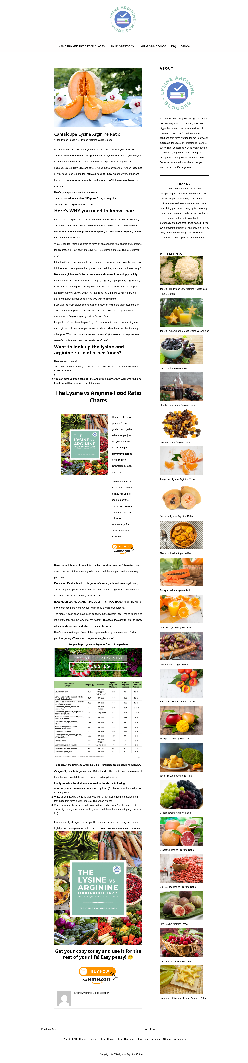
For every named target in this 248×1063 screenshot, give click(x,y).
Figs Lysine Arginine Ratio (174, 924)
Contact (83, 1039)
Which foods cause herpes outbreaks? (86, 334)
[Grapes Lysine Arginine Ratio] (181, 794)
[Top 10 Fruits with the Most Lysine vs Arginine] (181, 312)
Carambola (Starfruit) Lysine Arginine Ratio (183, 998)
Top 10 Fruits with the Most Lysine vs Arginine (184, 331)
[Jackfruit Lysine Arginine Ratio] (181, 757)
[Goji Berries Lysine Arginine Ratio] (181, 868)
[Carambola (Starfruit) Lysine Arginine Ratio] (181, 979)
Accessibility (181, 1039)
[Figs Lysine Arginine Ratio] (181, 905)
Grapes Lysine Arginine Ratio (175, 812)
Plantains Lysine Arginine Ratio (176, 553)
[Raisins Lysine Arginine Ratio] (181, 423)
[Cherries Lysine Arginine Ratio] (181, 942)
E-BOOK (185, 46)
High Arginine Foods (152, 46)
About (67, 1039)
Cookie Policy (114, 1039)
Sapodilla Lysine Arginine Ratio (176, 516)
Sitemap (167, 1039)
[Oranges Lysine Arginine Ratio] (181, 609)
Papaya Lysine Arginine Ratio (175, 590)
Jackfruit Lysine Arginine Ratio (176, 775)
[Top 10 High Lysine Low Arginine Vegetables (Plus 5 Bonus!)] (181, 270)
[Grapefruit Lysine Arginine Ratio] (181, 831)
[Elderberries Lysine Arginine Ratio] (181, 386)
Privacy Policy (97, 1039)
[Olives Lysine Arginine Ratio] (181, 646)
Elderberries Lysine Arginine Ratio (178, 405)
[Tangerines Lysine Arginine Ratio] (181, 460)
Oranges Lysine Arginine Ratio (176, 627)
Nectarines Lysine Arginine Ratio (177, 701)
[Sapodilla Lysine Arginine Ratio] (181, 497)
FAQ (173, 46)
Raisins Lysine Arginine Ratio (175, 442)
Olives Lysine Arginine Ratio (175, 664)
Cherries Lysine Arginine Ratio (176, 961)
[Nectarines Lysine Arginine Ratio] (181, 683)
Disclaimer (130, 1039)
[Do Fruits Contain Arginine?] (181, 349)
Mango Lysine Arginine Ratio (175, 738)
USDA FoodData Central (114, 366)
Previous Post (47, 1029)
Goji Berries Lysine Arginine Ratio (178, 887)
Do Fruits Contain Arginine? (174, 368)
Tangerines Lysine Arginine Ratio (177, 479)
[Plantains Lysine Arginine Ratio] (181, 535)
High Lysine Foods (122, 46)
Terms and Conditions (149, 1039)
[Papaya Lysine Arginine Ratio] (181, 572)
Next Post (151, 1029)
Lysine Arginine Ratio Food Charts (81, 46)
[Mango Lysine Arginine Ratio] (181, 720)
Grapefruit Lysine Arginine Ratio (177, 850)
